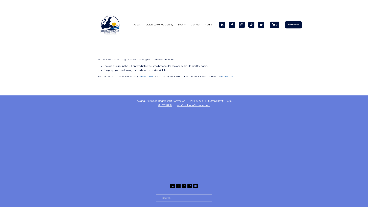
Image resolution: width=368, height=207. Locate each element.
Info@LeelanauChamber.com (193, 105)
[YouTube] (261, 25)
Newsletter (293, 24)
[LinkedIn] (222, 25)
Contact (195, 24)
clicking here (146, 76)
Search (209, 24)
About (137, 24)
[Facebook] (232, 25)
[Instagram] (242, 25)
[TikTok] (251, 25)
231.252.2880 (165, 105)
